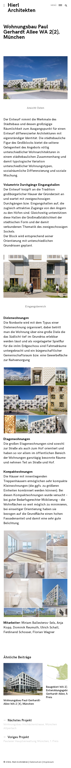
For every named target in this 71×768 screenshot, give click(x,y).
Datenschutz (36, 762)
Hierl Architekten (22, 7)
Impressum (48, 762)
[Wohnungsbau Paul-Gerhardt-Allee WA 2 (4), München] (23, 679)
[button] (35, 77)
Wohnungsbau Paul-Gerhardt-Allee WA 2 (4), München (22, 702)
